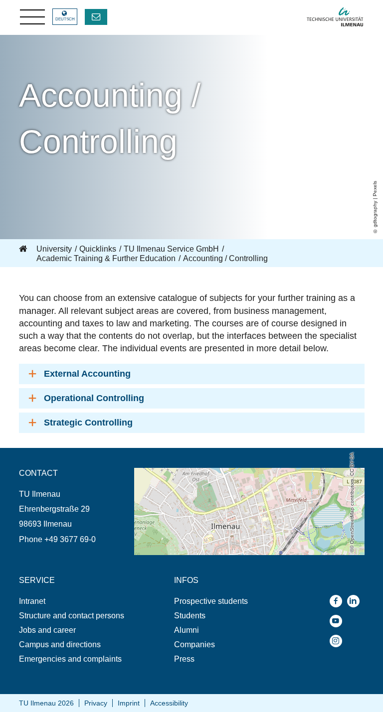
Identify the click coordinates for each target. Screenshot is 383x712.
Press (184, 659)
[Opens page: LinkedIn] (356, 601)
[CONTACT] (96, 17)
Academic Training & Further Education (106, 258)
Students (189, 615)
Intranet (32, 601)
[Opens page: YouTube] (338, 621)
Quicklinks (97, 249)
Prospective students (211, 601)
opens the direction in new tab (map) (198, 472)
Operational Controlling (94, 398)
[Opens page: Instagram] (338, 641)
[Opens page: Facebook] (338, 601)
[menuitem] (76, 601)
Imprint (129, 703)
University (54, 249)
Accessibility (169, 703)
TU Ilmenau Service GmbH (171, 249)
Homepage (24, 249)
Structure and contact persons (71, 615)
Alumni (186, 630)
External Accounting (87, 374)
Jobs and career (47, 630)
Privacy (95, 703)
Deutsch (65, 19)
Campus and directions (60, 644)
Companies (194, 644)
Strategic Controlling (88, 422)
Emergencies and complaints (70, 659)
